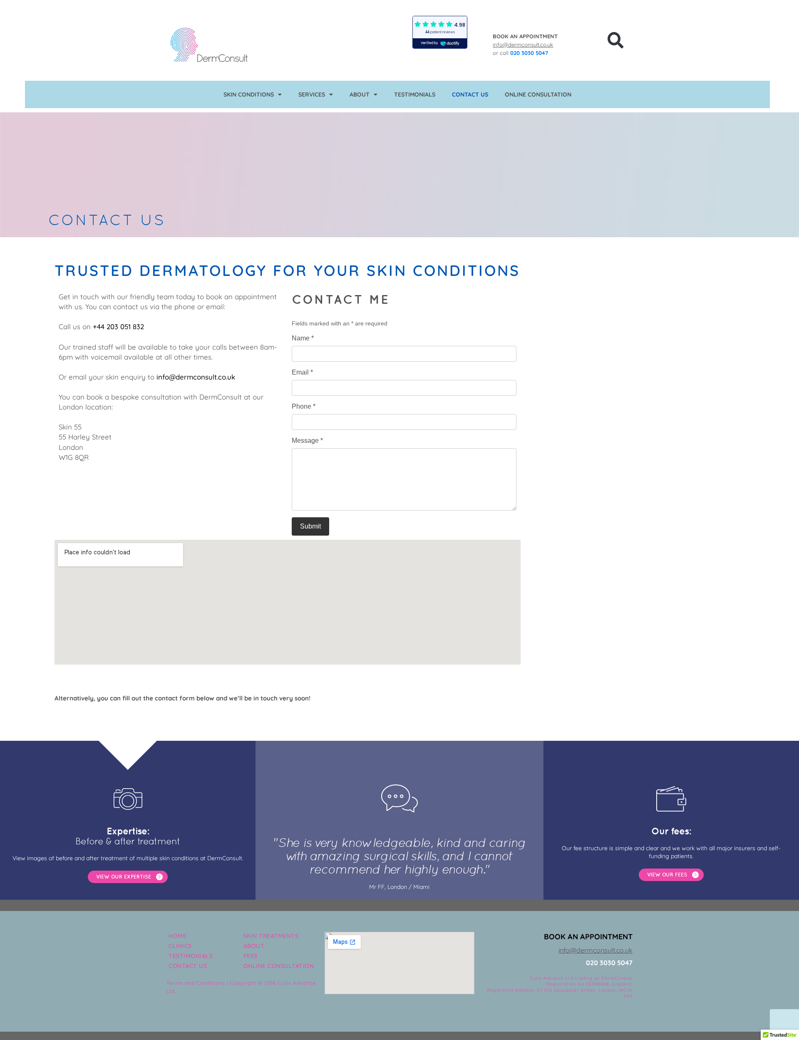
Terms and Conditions (195, 983)
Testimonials (414, 94)
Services (311, 94)
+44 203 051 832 (118, 326)
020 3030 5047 (529, 53)
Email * (302, 372)
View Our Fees (667, 874)
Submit (310, 526)
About (360, 94)
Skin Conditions (248, 94)
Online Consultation (538, 94)
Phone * (303, 406)
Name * (303, 338)
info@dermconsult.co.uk (523, 44)
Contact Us (470, 94)
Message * (307, 440)
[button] (615, 40)
